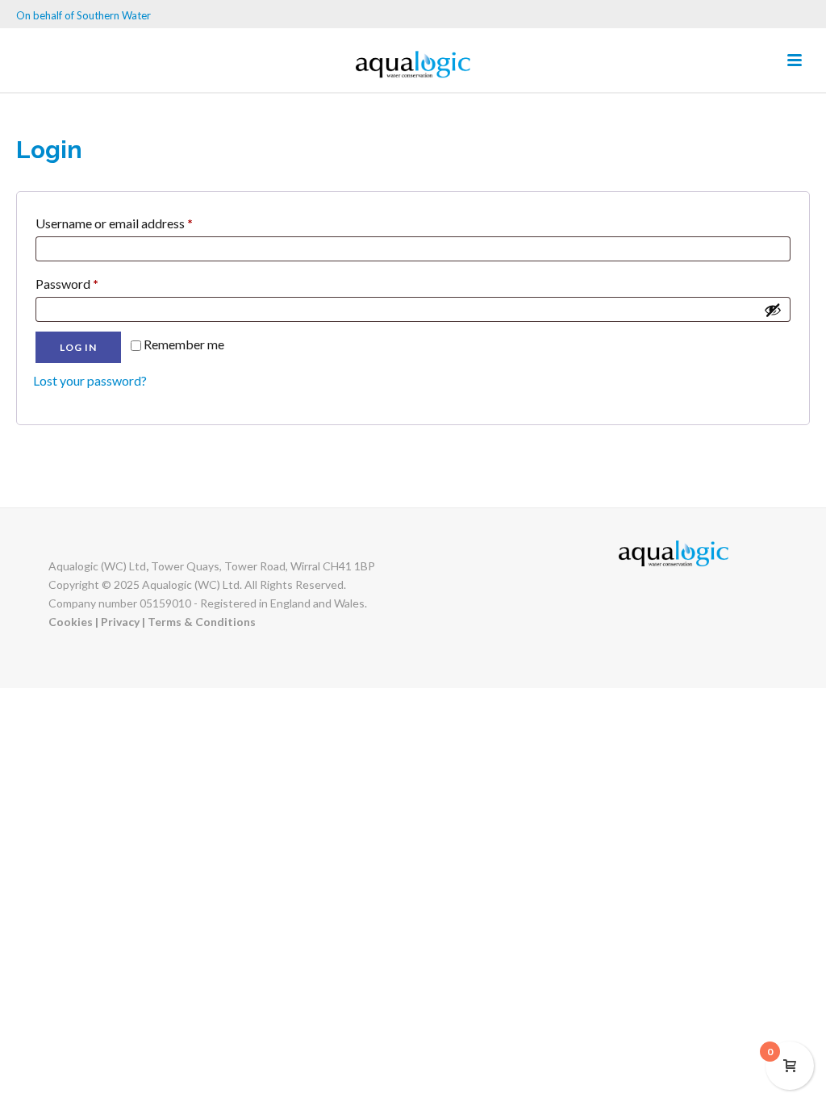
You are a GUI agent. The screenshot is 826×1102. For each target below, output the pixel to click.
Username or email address (138, 223)
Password (91, 283)
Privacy (121, 621)
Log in (78, 347)
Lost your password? (90, 380)
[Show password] (773, 310)
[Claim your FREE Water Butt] (413, 64)
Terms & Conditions (202, 621)
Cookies (71, 621)
